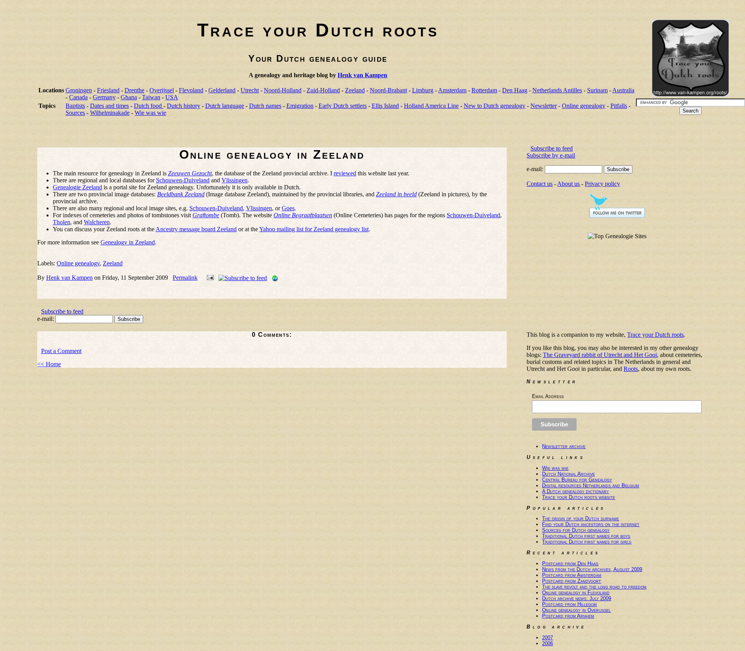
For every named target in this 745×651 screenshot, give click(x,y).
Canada (78, 97)
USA (171, 97)
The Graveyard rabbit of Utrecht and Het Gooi (600, 354)
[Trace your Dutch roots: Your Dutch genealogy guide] (690, 95)
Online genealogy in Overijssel (576, 610)
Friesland (108, 90)
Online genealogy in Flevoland (576, 593)
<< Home (49, 364)
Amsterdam (452, 90)
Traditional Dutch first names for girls (586, 542)
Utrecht (250, 90)
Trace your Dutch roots (318, 30)
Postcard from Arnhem (568, 616)
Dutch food (148, 105)
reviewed (345, 173)
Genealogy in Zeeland (127, 242)
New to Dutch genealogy (494, 105)
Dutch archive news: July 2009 (576, 598)
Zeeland (355, 90)
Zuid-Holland (323, 90)
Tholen (61, 222)
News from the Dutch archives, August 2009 (592, 569)
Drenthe (134, 90)
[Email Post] (208, 277)
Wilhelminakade (110, 112)
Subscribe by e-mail (551, 155)
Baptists (75, 105)
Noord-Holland (282, 90)
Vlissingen (235, 180)
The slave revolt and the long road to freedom (594, 587)
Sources (75, 112)
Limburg (422, 90)
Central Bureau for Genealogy (577, 480)
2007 (547, 638)
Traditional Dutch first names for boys (586, 536)
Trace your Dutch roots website (578, 497)
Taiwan (151, 97)
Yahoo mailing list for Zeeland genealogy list (314, 229)
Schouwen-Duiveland (183, 180)
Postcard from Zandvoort (571, 581)
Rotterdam (484, 90)
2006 (547, 643)
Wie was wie (150, 112)
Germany (104, 97)
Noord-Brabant (388, 90)
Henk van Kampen (362, 75)
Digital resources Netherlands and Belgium (590, 485)
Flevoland (191, 90)
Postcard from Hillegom (569, 604)
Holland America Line (431, 105)
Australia (623, 90)
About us (568, 183)
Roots (631, 368)
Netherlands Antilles (557, 90)
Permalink (185, 277)
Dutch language (224, 105)
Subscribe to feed (62, 311)
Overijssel (161, 90)
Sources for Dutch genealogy (576, 530)
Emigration (300, 105)
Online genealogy (583, 105)
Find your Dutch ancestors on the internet (590, 524)
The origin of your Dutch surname (580, 518)
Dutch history (183, 105)
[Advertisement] (178, 134)
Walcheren (97, 222)
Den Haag (514, 90)
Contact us (540, 183)
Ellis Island (385, 105)
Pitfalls (618, 105)
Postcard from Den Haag (570, 563)
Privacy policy (602, 183)
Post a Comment (61, 351)
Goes (288, 208)
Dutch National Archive (568, 474)
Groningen (79, 90)
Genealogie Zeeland (77, 187)
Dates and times (109, 105)
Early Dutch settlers (343, 105)
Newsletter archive (564, 446)
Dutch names (265, 105)
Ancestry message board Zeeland (196, 229)
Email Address (548, 396)
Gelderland (222, 90)
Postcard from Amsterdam (571, 575)
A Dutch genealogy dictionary (575, 491)
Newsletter (543, 105)
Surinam (597, 90)
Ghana (129, 97)
